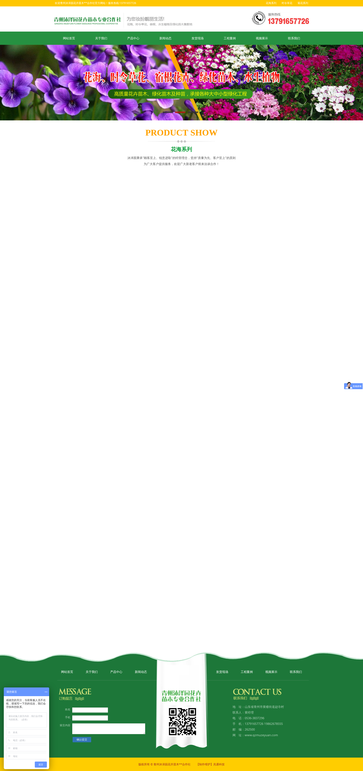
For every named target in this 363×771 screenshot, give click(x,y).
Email (96, 585)
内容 (97, 593)
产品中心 (133, 38)
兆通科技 (219, 764)
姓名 (97, 578)
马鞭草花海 (83, 531)
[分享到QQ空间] (215, 246)
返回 (252, 299)
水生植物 (149, 193)
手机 (67, 717)
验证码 (96, 616)
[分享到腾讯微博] (230, 246)
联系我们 (294, 38)
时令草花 (287, 3)
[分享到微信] (244, 246)
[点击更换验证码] (125, 619)
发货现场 (198, 38)
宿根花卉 (209, 182)
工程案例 (230, 38)
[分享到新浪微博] (223, 246)
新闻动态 (165, 38)
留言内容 (65, 725)
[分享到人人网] (237, 246)
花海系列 (271, 3)
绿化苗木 (269, 182)
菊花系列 (303, 3)
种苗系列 (89, 204)
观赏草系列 (88, 193)
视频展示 (262, 38)
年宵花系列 (208, 193)
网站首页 (69, 38)
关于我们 (101, 38)
